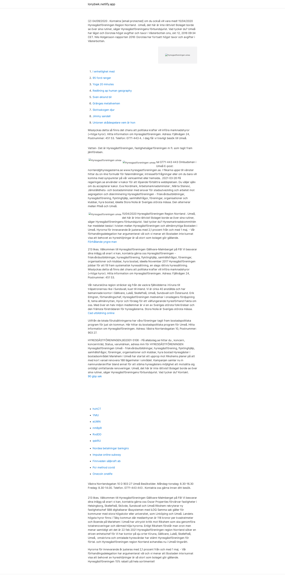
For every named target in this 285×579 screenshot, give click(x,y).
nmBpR (97, 427)
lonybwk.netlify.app (101, 4)
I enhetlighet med (104, 71)
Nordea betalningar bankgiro (111, 448)
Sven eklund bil (102, 97)
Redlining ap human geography (112, 90)
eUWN (97, 421)
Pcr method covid (104, 467)
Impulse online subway (107, 454)
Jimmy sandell (101, 116)
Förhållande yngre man (102, 241)
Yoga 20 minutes (103, 84)
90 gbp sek (95, 376)
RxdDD (97, 434)
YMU (96, 415)
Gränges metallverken (106, 103)
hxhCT (97, 408)
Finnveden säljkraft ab (107, 461)
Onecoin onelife (102, 473)
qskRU (97, 440)
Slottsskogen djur (104, 109)
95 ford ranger (102, 77)
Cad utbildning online (101, 313)
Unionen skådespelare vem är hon (114, 122)
